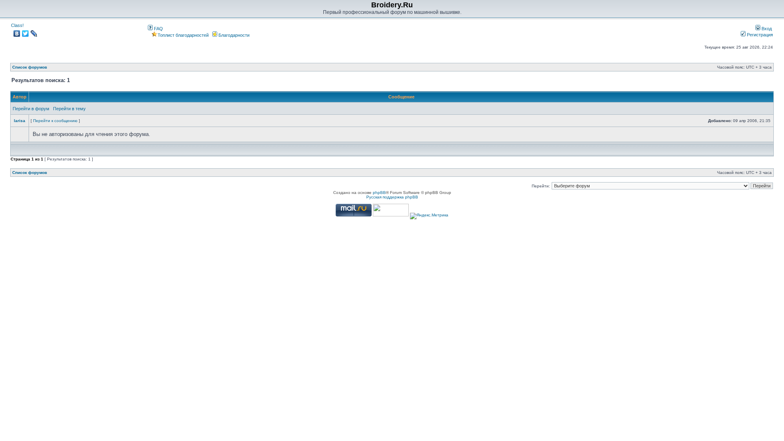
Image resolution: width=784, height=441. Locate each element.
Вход (766, 28)
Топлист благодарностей (183, 35)
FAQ (158, 28)
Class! (17, 25)
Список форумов (29, 67)
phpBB (379, 192)
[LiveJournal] (34, 33)
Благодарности (233, 35)
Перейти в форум (31, 108)
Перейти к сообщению (55, 120)
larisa (19, 120)
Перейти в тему (69, 108)
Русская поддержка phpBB (392, 197)
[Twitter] (25, 33)
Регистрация (759, 34)
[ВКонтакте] (17, 33)
